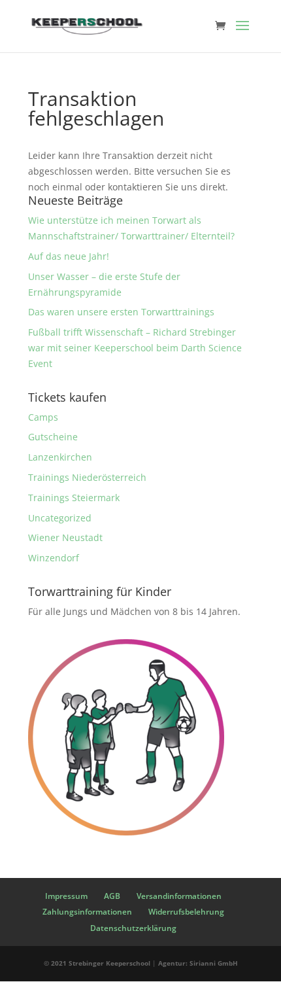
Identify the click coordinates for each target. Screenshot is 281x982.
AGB (112, 896)
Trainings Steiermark (74, 497)
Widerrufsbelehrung (186, 911)
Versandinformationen (179, 896)
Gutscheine (53, 436)
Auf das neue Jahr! (68, 256)
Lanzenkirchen (60, 457)
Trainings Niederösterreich (87, 477)
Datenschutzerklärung (133, 928)
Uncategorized (59, 518)
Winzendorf (53, 558)
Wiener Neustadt (65, 537)
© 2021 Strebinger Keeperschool (97, 963)
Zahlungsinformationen (87, 911)
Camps (43, 417)
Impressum (66, 896)
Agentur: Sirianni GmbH (198, 963)
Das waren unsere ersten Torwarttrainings (121, 312)
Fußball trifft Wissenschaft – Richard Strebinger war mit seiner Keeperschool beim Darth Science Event (135, 348)
